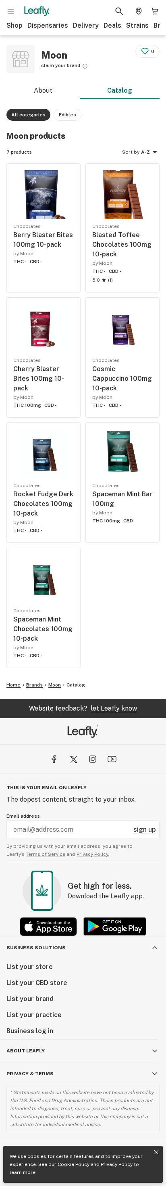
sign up (144, 829)
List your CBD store (36, 983)
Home (13, 685)
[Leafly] (37, 11)
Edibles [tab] (67, 115)
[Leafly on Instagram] (92, 759)
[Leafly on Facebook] (54, 759)
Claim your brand (60, 65)
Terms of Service (45, 854)
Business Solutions (36, 947)
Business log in (29, 1031)
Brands (34, 685)
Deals (112, 25)
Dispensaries (47, 25)
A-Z (145, 152)
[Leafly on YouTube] (112, 759)
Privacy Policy (117, 1164)
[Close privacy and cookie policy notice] (156, 1152)
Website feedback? (83, 708)
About (43, 90)
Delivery (86, 25)
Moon (54, 685)
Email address (23, 816)
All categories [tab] (28, 115)
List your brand (30, 999)
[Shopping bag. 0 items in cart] (155, 11)
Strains (137, 25)
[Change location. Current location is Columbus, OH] (138, 11)
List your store (29, 967)
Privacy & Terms (30, 1073)
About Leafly (25, 1051)
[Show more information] (85, 66)
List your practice (34, 1015)
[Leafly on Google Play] (114, 926)
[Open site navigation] (11, 11)
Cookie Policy (73, 1164)
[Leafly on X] (73, 759)
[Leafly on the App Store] (48, 926)
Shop (14, 25)
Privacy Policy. (93, 854)
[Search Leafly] (119, 11)
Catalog (119, 90)
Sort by (130, 152)
